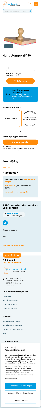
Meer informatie (11, 378)
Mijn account (30, 4)
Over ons (7, 296)
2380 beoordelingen (12, 262)
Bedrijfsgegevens (10, 300)
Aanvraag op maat (11, 321)
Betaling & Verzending (12, 325)
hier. (22, 151)
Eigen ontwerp (11, 118)
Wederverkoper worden (13, 329)
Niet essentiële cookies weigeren (20, 393)
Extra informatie (10, 304)
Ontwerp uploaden (20, 142)
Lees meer (7, 167)
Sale (4, 333)
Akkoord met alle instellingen (20, 386)
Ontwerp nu (22, 81)
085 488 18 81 (10, 186)
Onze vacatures (10, 308)
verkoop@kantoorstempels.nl (17, 192)
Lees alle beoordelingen (13, 245)
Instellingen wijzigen (20, 401)
